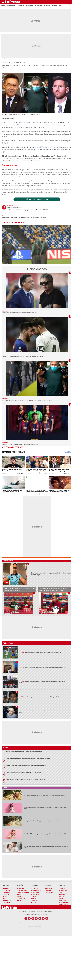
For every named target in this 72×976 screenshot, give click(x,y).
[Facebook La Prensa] (25, 918)
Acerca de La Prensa (9, 923)
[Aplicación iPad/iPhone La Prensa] (39, 918)
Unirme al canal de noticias (38, 199)
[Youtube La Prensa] (36, 918)
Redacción (23, 62)
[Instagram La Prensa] (32, 918)
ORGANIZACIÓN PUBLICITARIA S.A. (36, 914)
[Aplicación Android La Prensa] (43, 918)
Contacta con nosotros (40, 923)
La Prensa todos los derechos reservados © (36, 911)
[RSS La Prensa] (46, 918)
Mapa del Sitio (62, 923)
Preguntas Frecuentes (34, 927)
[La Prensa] (9, 907)
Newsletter (52, 923)
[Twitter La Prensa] (29, 918)
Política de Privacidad (24, 923)
